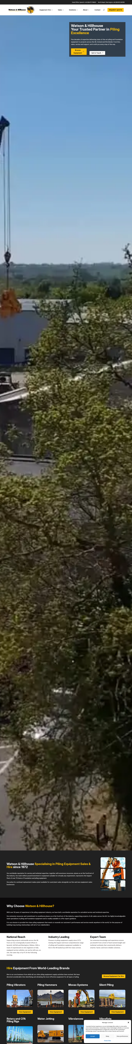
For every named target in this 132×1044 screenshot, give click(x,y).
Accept (92, 1036)
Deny (107, 1036)
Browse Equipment (78, 51)
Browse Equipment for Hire (114, 976)
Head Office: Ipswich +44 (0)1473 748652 (84, 2)
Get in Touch (96, 53)
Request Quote (115, 10)
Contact (97, 10)
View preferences (122, 1036)
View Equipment (25, 1012)
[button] (128, 1022)
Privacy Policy (107, 1040)
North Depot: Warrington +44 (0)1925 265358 (111, 2)
